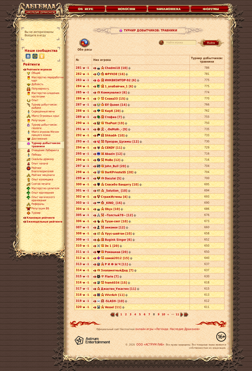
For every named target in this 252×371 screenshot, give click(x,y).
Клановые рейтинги (41, 217)
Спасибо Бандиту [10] (122, 184)
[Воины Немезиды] (98, 154)
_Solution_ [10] (116, 190)
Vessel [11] (113, 307)
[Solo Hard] (98, 234)
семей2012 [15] (117, 258)
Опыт (35, 100)
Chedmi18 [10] (116, 68)
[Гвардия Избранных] (98, 99)
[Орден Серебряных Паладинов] (98, 74)
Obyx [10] (112, 209)
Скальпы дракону (43, 159)
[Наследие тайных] (98, 80)
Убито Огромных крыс (45, 116)
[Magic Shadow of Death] (98, 264)
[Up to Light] (98, 142)
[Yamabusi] (98, 228)
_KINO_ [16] (113, 203)
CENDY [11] (113, 147)
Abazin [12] (113, 154)
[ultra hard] (98, 191)
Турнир (36, 213)
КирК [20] (113, 111)
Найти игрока (174, 42)
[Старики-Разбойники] (98, 105)
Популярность (40, 89)
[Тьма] (98, 68)
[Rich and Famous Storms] (98, 185)
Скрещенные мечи (43, 111)
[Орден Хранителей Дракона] (98, 166)
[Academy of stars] (98, 87)
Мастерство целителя (45, 188)
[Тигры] (98, 277)
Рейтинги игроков (39, 69)
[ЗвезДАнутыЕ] (98, 160)
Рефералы (38, 204)
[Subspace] (98, 136)
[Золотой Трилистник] (98, 240)
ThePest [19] (114, 123)
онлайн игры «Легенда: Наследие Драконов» (167, 329)
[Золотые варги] (98, 179)
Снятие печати (41, 184)
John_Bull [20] (115, 166)
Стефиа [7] (113, 117)
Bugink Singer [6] (118, 239)
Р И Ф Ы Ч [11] (116, 264)
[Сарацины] (98, 172)
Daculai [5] (113, 178)
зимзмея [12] (115, 227)
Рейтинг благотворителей (42, 170)
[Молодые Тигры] (98, 301)
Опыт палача (40, 163)
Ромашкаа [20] (116, 252)
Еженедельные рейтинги (44, 221)
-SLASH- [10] (114, 301)
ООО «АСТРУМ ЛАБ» (150, 344)
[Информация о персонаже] (129, 68)
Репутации (38, 120)
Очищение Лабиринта (45, 150)
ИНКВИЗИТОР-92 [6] (120, 80)
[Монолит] (98, 215)
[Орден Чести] (98, 130)
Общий (36, 73)
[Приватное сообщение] (94, 68)
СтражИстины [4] (114, 197)
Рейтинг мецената (43, 175)
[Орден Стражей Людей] (98, 197)
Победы (36, 155)
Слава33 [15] (115, 98)
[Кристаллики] (98, 283)
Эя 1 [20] (112, 246)
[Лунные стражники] (98, 258)
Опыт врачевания (43, 192)
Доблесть (38, 84)
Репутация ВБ (40, 208)
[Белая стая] (98, 307)
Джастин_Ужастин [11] (118, 289)
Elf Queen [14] (116, 104)
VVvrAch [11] (115, 295)
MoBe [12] (112, 160)
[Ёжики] (98, 148)
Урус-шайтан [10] (118, 233)
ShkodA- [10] (115, 135)
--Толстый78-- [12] (119, 215)
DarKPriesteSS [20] (119, 172)
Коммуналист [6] (114, 92)
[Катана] (98, 111)
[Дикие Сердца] (98, 222)
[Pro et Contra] (98, 123)
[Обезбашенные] (98, 295)
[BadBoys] (98, 203)
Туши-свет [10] (116, 221)
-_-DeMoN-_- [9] (116, 129)
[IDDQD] (98, 246)
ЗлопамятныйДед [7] (117, 270)
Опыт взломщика (42, 179)
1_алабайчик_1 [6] (119, 86)
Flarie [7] (112, 276)
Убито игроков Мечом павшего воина (45, 133)
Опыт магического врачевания (43, 199)
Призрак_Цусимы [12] (122, 141)
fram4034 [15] (116, 282)
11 (177, 314)
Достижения (39, 139)
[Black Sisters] (98, 252)
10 (163, 314)
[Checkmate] (98, 117)
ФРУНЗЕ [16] (115, 74)
